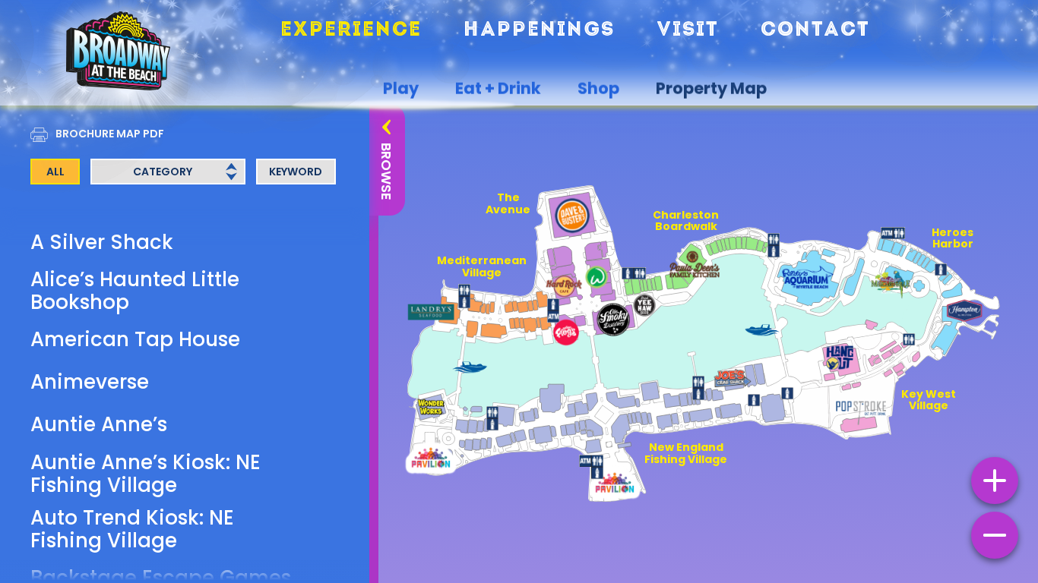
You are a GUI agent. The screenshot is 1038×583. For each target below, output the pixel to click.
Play (401, 89)
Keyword (295, 171)
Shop (598, 89)
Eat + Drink (498, 89)
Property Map (711, 89)
